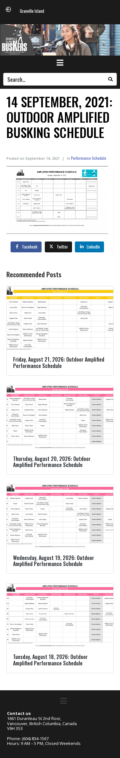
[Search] (110, 79)
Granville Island (32, 11)
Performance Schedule (88, 158)
